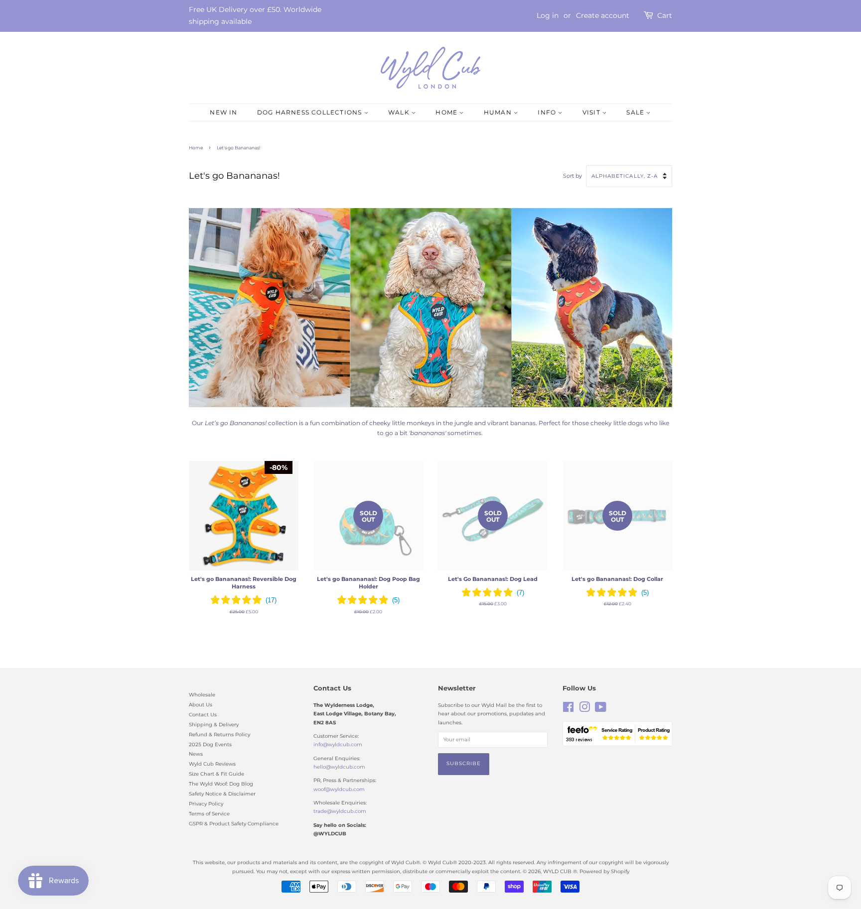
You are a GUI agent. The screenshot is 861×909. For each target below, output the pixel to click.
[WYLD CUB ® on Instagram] (584, 709)
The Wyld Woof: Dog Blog (221, 784)
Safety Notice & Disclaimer (222, 794)
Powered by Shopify (604, 871)
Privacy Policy (206, 803)
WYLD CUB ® (560, 871)
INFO (548, 112)
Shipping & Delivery (214, 724)
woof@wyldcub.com (339, 789)
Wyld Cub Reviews (212, 764)
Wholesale (202, 694)
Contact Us (203, 714)
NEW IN (223, 112)
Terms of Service (209, 813)
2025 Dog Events (210, 744)
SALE (636, 112)
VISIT (592, 112)
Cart (664, 15)
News (196, 754)
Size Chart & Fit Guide (216, 774)
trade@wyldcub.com (339, 811)
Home (196, 147)
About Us (200, 704)
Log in (548, 15)
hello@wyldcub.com (339, 767)
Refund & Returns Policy (219, 734)
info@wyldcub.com (337, 744)
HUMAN (499, 112)
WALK (400, 112)
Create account (602, 15)
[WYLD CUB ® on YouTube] (600, 709)
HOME (447, 112)
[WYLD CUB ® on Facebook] (568, 709)
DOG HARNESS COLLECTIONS (310, 112)
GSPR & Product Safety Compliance (234, 823)
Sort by (572, 176)
